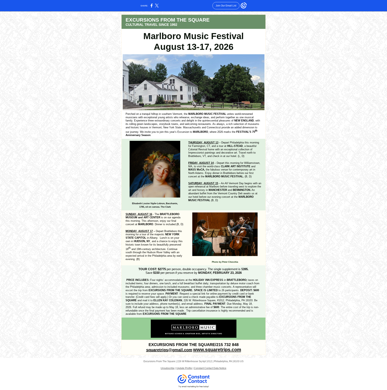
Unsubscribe (168, 368)
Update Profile (184, 368)
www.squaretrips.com (217, 349)
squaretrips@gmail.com (169, 350)
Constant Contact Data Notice (210, 368)
